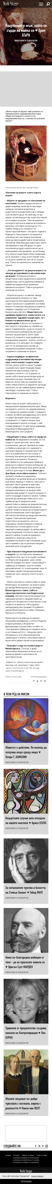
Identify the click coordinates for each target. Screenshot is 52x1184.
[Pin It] (41, 681)
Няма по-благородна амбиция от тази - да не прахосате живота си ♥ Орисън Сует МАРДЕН (25, 962)
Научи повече (37, 1176)
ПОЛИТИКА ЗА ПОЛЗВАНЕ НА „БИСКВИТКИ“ (26, 1162)
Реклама (8, 1155)
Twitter (37, 681)
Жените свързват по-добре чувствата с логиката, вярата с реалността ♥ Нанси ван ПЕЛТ (23, 1103)
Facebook (34, 681)
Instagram (45, 681)
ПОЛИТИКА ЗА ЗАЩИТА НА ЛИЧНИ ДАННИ (26, 1158)
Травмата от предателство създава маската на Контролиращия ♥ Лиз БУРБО (25, 1033)
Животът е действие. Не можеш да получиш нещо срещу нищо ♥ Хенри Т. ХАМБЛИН (26, 752)
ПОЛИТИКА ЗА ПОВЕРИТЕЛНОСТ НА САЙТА (26, 1160)
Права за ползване (28, 1155)
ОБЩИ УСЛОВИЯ (41, 1155)
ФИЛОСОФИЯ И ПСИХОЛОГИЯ (26, 40)
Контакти (16, 1155)
